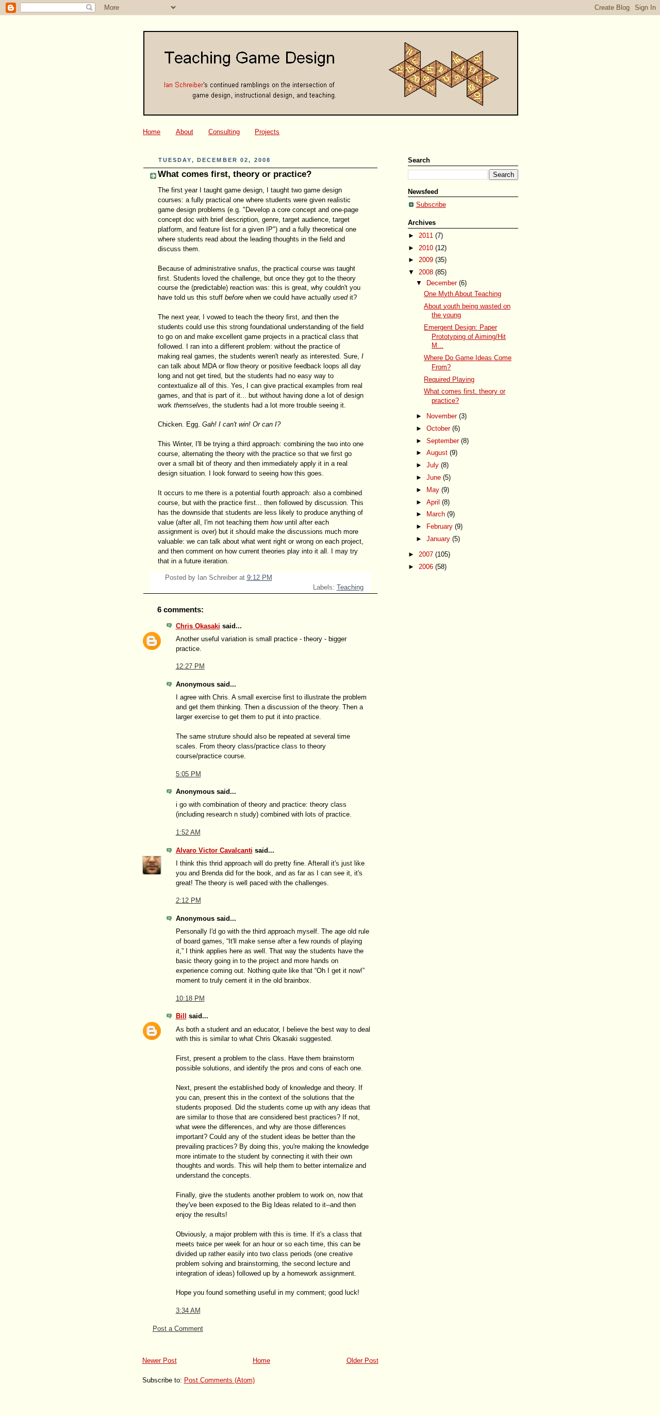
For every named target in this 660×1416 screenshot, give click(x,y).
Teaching (350, 587)
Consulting (224, 132)
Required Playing (449, 379)
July (433, 465)
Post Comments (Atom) (219, 1380)
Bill (181, 1016)
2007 (427, 554)
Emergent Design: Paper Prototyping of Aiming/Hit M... (465, 336)
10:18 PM (190, 998)
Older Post (362, 1360)
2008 (427, 272)
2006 (427, 567)
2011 (427, 235)
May (433, 490)
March (436, 514)
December (442, 283)
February (440, 526)
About (184, 132)
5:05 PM (188, 774)
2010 (427, 248)
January (439, 539)
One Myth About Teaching (462, 294)
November (442, 416)
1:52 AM (188, 832)
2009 (427, 260)
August (438, 453)
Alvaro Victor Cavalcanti (214, 850)
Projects (267, 132)
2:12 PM (188, 900)
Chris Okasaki (198, 626)
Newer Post (159, 1360)
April (434, 502)
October (439, 428)
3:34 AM (188, 1310)
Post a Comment (178, 1328)
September (443, 441)
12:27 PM (190, 666)
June (434, 477)
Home (151, 132)
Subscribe (431, 204)
